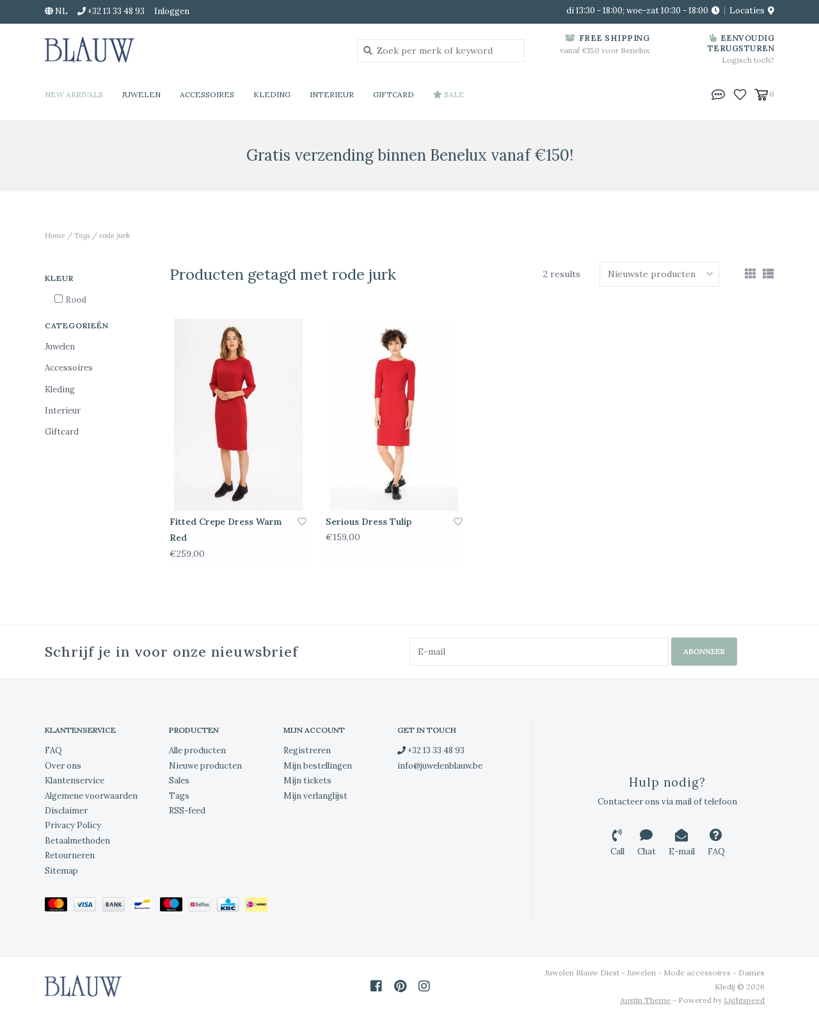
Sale (453, 94)
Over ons (63, 765)
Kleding (271, 94)
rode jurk (114, 235)
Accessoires (207, 94)
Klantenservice (74, 780)
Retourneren (70, 855)
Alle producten (197, 750)
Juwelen (141, 94)
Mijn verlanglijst (315, 795)
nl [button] (60, 11)
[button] (719, 93)
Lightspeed (744, 1000)
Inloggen (171, 11)
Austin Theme (645, 1000)
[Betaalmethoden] (59, 906)
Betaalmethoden (77, 840)
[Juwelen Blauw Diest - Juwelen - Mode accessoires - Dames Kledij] (191, 50)
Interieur (332, 94)
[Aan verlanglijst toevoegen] (302, 521)
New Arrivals (74, 94)
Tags (82, 235)
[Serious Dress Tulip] (394, 415)
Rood (76, 299)
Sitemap (61, 870)
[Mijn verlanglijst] (740, 93)
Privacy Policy (73, 825)
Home (55, 235)
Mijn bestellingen (317, 765)
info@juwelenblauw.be (439, 765)
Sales (179, 780)
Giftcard (393, 94)
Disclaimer (66, 810)
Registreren (307, 750)
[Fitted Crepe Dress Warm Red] (238, 415)
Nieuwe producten (205, 765)
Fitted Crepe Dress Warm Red (226, 529)
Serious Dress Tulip (368, 521)
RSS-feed (187, 810)
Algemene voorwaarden (91, 795)
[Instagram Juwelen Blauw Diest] (424, 986)
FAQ (53, 750)
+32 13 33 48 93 (435, 750)
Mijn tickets (307, 780)
